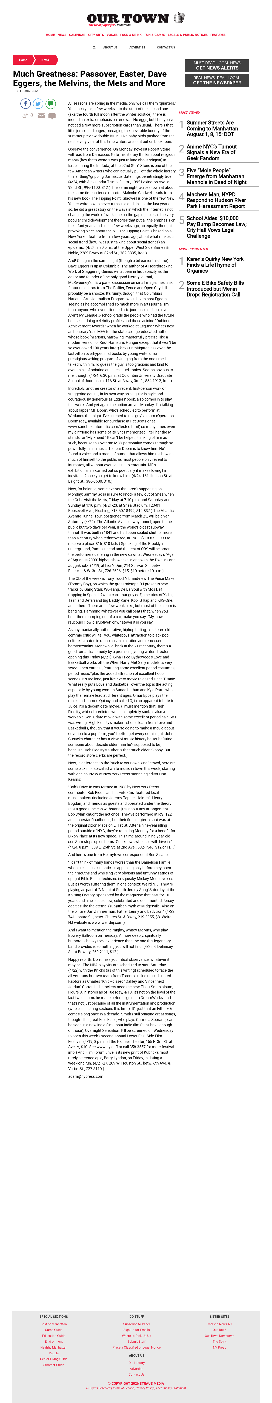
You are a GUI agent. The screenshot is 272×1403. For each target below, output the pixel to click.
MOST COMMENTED (193, 249)
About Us (110, 47)
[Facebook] (25, 103)
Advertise (137, 47)
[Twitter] (38, 103)
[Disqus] (94, 1138)
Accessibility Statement (171, 1388)
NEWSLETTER (225, 5)
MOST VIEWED (189, 112)
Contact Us (166, 47)
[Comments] (50, 103)
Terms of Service (123, 1388)
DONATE (249, 5)
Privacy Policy (145, 1388)
